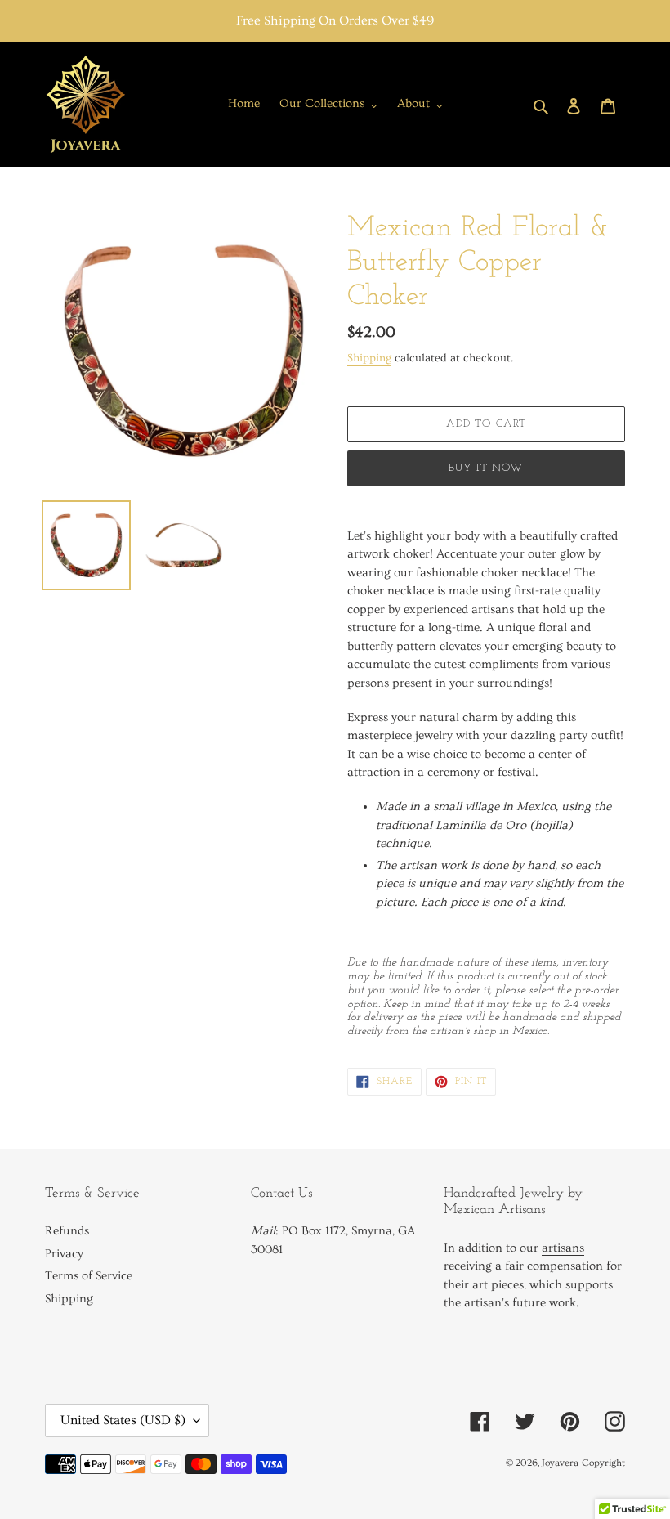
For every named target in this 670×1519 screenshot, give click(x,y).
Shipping (369, 358)
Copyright (603, 1463)
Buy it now (486, 468)
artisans (563, 1248)
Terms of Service (88, 1276)
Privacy (64, 1254)
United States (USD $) (122, 1420)
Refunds (67, 1231)
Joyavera (560, 1463)
